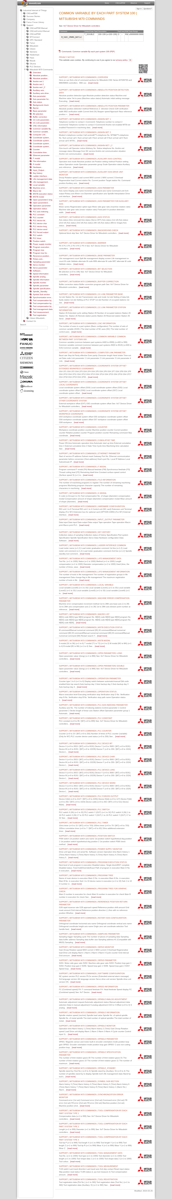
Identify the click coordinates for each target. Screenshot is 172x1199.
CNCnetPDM (120, 3)
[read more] (94, 98)
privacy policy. (122, 60)
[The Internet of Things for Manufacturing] (31, 3)
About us (133, 3)
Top (140, 60)
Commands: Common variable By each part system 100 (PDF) (88, 51)
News (107, 3)
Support (147, 3)
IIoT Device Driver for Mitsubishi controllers (81, 26)
